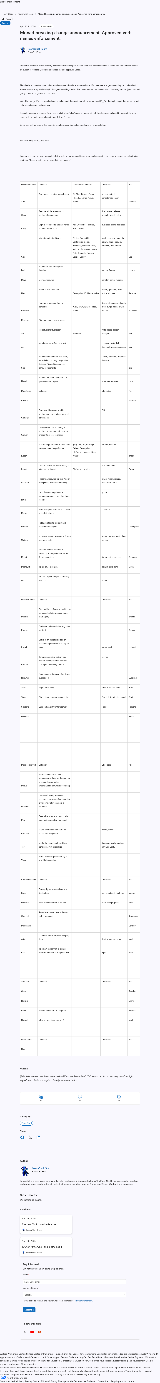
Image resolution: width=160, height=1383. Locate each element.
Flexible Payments (136, 1357)
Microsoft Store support (49, 1357)
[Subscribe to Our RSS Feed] (39, 1333)
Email (26, 1274)
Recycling (115, 1381)
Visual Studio (131, 1370)
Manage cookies (66, 1381)
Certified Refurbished (93, 1357)
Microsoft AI (6, 1367)
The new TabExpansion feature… (40, 1224)
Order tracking (76, 1357)
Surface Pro (5, 1353)
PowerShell (26, 1123)
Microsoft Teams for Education (45, 1360)
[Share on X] (30, 1138)
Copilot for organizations (84, 1353)
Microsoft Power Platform (70, 1367)
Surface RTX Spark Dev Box (59, 1353)
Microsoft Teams (91, 1367)
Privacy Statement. (84, 1300)
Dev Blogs (8, 13)
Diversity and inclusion (64, 1374)
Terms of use (80, 1381)
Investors (49, 1374)
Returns (64, 1357)
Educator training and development (128, 1360)
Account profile (12, 1357)
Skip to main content (10, 1)
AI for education (28, 1364)
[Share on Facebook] (22, 1138)
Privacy (54, 1381)
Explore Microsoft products (133, 1353)
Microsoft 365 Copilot (110, 1367)
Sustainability (94, 1374)
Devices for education (20, 1360)
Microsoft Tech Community (70, 1370)
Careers (142, 1370)
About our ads (127, 1381)
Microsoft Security (21, 1367)
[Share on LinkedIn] (38, 1138)
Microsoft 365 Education (72, 1360)
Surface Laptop (18, 1353)
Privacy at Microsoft (34, 1374)
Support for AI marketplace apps (41, 1370)
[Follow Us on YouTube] (32, 1333)
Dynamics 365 (37, 1367)
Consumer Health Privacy (12, 1381)
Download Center (28, 1357)
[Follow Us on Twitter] (24, 1333)
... (104, 13)
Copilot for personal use (108, 1353)
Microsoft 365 (51, 1367)
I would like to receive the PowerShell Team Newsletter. (58, 1300)
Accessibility (81, 1374)
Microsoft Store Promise (115, 1357)
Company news (17, 1374)
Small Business (128, 1367)
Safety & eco (104, 1381)
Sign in (5, 23)
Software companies (115, 1370)
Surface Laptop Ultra (36, 1353)
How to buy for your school (98, 1360)
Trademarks (92, 1381)
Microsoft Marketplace (94, 1370)
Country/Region (31, 1287)
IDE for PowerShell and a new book (42, 1246)
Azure (138, 1367)
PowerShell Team (25, 13)
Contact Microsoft (41, 1381)
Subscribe (29, 1309)
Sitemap (28, 1381)
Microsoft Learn (17, 1370)
